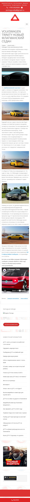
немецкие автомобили (13, 298)
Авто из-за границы (9, 380)
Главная (4, 45)
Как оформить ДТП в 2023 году (12, 409)
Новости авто (11, 45)
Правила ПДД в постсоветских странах (15, 413)
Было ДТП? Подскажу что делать (13, 435)
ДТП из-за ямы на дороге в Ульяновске (15, 398)
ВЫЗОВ (16, 500)
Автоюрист (6, 384)
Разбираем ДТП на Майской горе (13, 352)
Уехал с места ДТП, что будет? (12, 388)
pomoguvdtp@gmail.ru (15, 10)
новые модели (24, 298)
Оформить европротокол (10, 348)
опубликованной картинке (12, 88)
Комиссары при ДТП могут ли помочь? (14, 376)
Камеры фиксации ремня (10, 356)
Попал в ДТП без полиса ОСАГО (12, 372)
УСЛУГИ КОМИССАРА (11, 324)
